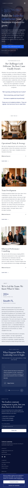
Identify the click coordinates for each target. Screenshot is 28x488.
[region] (14, 378)
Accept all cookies (14, 481)
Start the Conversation (13, 46)
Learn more (5, 161)
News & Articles (5, 466)
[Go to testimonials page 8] (16, 390)
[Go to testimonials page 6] (14, 390)
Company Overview (6, 462)
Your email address (6, 423)
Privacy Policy (5, 468)
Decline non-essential (14, 485)
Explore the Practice (9, 50)
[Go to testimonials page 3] (11, 390)
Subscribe (14, 430)
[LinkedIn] (4, 457)
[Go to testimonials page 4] (12, 390)
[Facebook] (2, 457)
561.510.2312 (4, 452)
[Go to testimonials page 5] (13, 390)
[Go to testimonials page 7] (15, 390)
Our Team (4, 464)
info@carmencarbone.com (7, 450)
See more (6, 377)
